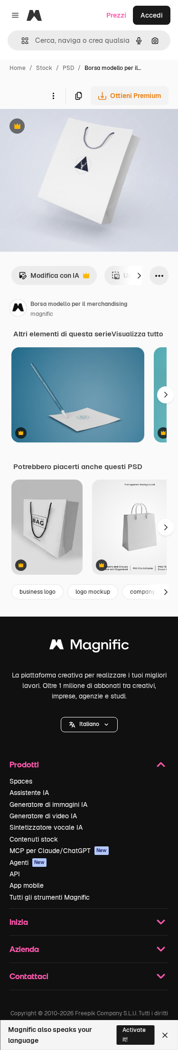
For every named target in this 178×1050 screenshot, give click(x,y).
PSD (68, 68)
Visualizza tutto (137, 334)
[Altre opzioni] (53, 95)
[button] (89, 724)
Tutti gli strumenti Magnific (49, 897)
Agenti (27, 862)
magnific (41, 314)
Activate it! (134, 1034)
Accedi (152, 15)
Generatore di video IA (43, 816)
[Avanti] (139, 275)
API (14, 874)
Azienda (24, 949)
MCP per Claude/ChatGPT (58, 850)
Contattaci (28, 976)
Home (17, 68)
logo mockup (92, 592)
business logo (37, 592)
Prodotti (24, 764)
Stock (44, 68)
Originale (62, 127)
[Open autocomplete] (21, 40)
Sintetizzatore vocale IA (46, 827)
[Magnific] (89, 646)
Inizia (18, 922)
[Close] (165, 1035)
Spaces (20, 781)
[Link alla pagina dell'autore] (18, 309)
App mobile (26, 885)
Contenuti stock (33, 839)
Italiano (89, 724)
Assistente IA (29, 792)
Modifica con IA (49, 278)
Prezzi (116, 15)
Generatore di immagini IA (48, 804)
